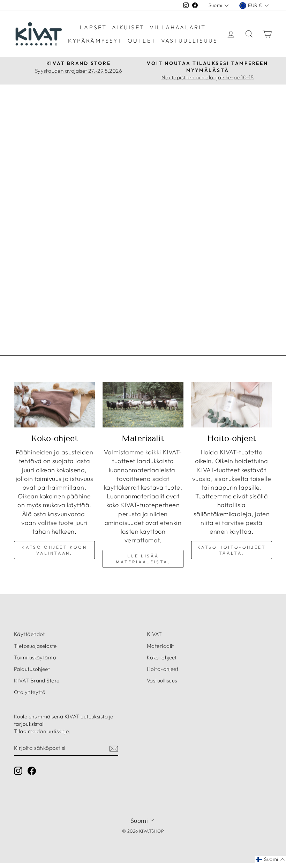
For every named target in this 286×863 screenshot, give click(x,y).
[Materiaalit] (143, 404)
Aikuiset (128, 27)
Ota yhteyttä (29, 692)
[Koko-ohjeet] (54, 404)
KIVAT (154, 634)
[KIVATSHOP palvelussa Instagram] (18, 770)
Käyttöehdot (29, 634)
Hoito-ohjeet (162, 669)
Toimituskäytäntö (35, 657)
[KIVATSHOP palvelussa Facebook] (32, 770)
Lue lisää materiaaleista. (143, 558)
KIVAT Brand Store (37, 680)
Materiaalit (160, 646)
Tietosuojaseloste (35, 646)
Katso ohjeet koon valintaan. (54, 550)
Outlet (142, 40)
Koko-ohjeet (162, 657)
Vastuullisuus (189, 40)
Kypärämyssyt (95, 40)
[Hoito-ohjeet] (231, 404)
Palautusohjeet (32, 669)
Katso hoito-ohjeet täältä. (231, 550)
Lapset (93, 27)
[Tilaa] (113, 748)
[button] (270, 859)
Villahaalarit (178, 27)
